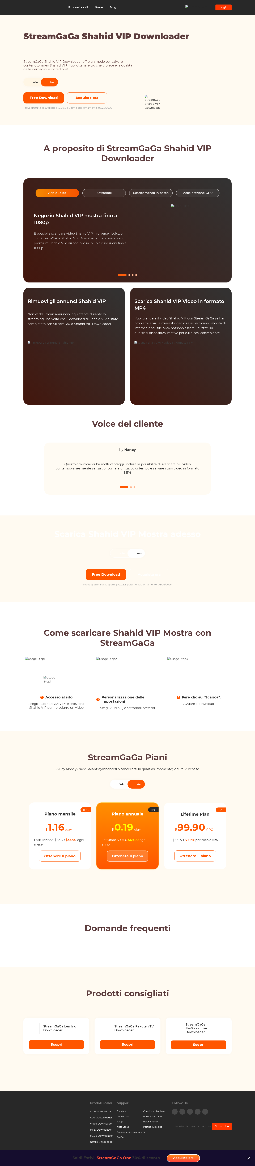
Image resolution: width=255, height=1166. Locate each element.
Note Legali (123, 1127)
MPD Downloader (101, 1130)
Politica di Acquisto (153, 1116)
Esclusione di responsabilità (131, 1132)
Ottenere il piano (59, 856)
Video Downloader (101, 1124)
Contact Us (123, 1116)
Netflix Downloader (101, 1142)
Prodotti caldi (78, 7)
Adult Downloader (101, 1118)
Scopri (56, 1044)
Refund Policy (150, 1122)
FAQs (120, 1122)
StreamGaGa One (100, 1111)
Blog (113, 7)
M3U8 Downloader (101, 1136)
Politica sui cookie (152, 1127)
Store (99, 7)
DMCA (120, 1137)
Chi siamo (122, 1111)
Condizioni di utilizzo (154, 1111)
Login (224, 7)
